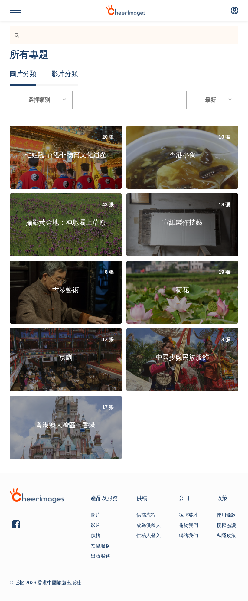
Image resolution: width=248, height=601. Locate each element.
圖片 (95, 515)
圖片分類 (23, 73)
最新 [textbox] (210, 100)
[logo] (125, 10)
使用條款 (226, 515)
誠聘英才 (188, 515)
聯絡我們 (188, 535)
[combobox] (41, 100)
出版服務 (100, 556)
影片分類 (64, 73)
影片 (95, 525)
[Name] (15, 10)
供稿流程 (146, 515)
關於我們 (188, 525)
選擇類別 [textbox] (39, 100)
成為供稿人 (148, 525)
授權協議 (226, 525)
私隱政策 (226, 535)
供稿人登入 (148, 535)
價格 (95, 535)
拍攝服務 (100, 545)
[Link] (14, 34)
